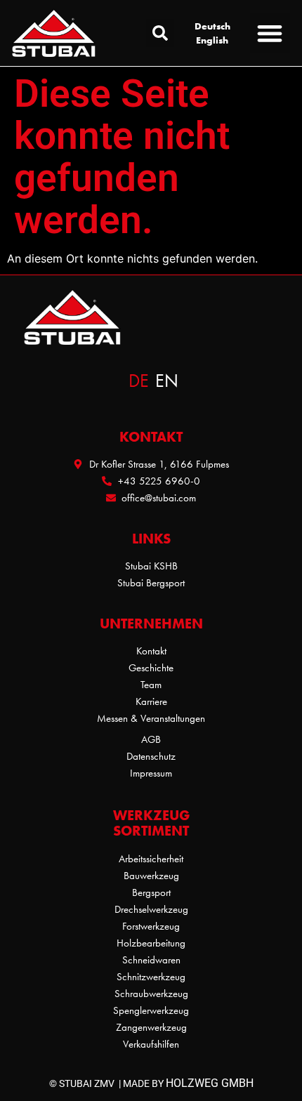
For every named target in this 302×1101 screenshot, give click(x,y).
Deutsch (212, 26)
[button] (160, 33)
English (212, 40)
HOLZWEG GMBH (210, 1083)
